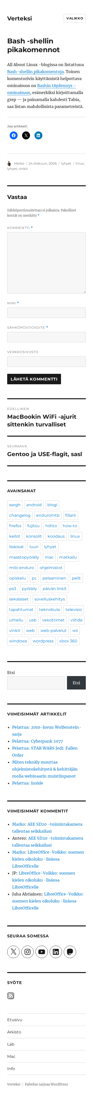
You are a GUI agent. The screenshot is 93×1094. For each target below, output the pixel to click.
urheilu (16, 620)
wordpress (43, 641)
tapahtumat (21, 609)
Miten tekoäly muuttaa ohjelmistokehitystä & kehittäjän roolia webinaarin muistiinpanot (45, 769)
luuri (34, 546)
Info (11, 1068)
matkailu (68, 557)
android (34, 504)
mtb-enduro (21, 567)
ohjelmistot (51, 567)
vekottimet (53, 620)
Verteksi (19, 18)
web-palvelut (53, 630)
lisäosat (16, 546)
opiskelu (17, 578)
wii (75, 630)
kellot (14, 536)
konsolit (34, 536)
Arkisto (14, 1032)
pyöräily (29, 588)
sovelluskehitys (49, 599)
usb (32, 620)
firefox (15, 525)
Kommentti (20, 228)
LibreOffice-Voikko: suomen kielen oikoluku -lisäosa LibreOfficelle (48, 859)
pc (34, 578)
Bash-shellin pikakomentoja (35, 71)
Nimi (13, 303)
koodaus (56, 536)
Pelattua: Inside (27, 783)
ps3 (12, 588)
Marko (19, 163)
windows (18, 641)
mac (49, 557)
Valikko (74, 18)
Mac (11, 1056)
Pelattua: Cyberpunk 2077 (37, 741)
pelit (76, 578)
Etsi (11, 672)
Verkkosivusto (22, 352)
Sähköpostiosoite (27, 327)
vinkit (23, 169)
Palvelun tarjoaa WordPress (46, 1084)
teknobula (49, 609)
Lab (10, 1044)
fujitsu (33, 525)
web (30, 630)
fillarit (70, 515)
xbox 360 (68, 641)
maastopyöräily (24, 557)
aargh (15, 504)
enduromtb (48, 515)
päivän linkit (55, 588)
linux (80, 163)
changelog (20, 515)
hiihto (51, 525)
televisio (73, 609)
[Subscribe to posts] (10, 995)
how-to (70, 525)
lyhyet (66, 163)
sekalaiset (19, 599)
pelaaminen (54, 578)
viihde (76, 620)
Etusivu (14, 1019)
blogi (52, 504)
